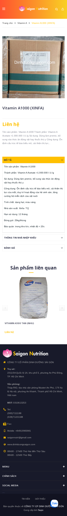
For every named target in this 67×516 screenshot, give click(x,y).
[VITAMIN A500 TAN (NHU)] (33, 298)
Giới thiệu (40, 499)
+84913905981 (23, 431)
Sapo (40, 510)
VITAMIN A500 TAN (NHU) (19, 323)
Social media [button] (10, 485)
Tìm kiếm (26, 499)
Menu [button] (5, 466)
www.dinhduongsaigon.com (21, 444)
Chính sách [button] (9, 475)
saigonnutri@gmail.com (19, 437)
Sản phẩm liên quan (33, 268)
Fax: (9, 424)
